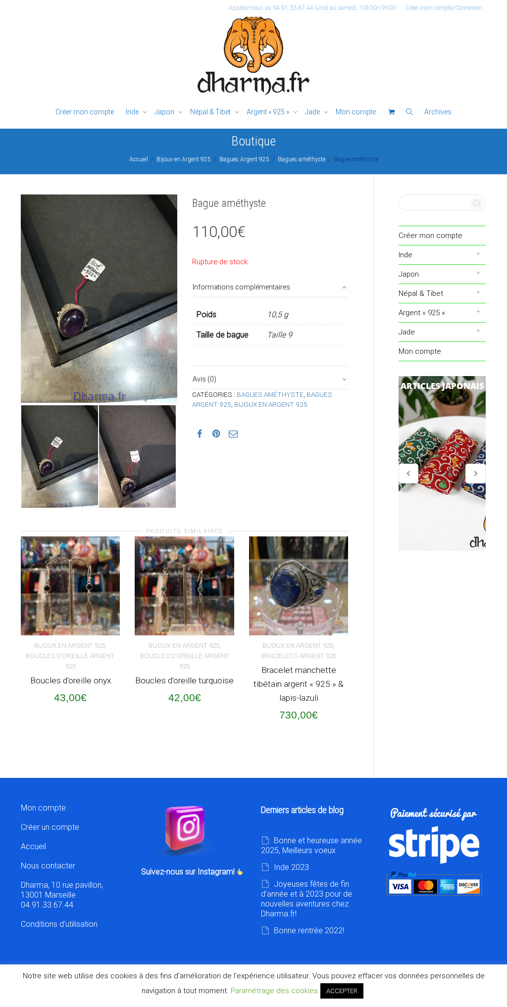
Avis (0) (204, 379)
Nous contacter (48, 865)
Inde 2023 (291, 867)
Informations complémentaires (241, 287)
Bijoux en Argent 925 (183, 159)
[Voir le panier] (391, 112)
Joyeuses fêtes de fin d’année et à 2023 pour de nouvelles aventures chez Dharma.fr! (306, 898)
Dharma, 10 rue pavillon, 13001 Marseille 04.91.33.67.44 (62, 895)
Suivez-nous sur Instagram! (189, 871)
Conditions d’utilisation (59, 924)
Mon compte (356, 112)
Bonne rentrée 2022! (309, 930)
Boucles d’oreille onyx (70, 680)
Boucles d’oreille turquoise (184, 680)
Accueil (138, 159)
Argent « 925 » (269, 112)
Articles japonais (442, 463)
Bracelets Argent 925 (298, 656)
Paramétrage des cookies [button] (274, 990)
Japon (165, 112)
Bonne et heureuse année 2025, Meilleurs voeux (311, 845)
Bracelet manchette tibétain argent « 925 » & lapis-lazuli (299, 684)
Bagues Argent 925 (244, 159)
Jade (313, 112)
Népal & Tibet (211, 112)
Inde (133, 112)
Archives (438, 112)
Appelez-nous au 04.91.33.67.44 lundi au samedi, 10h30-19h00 (312, 7)
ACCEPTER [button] (341, 991)
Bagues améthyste (301, 159)
